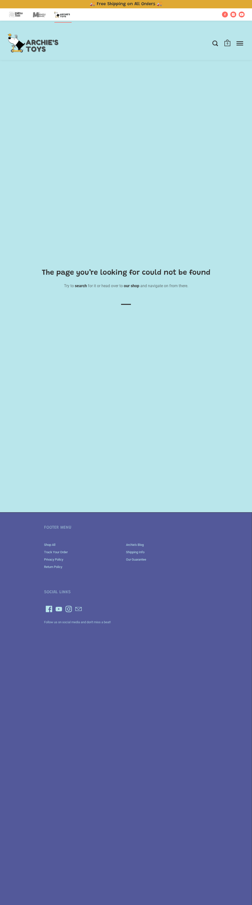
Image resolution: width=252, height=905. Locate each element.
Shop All (49, 545)
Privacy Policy (53, 559)
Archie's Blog (135, 545)
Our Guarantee (136, 559)
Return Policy (53, 567)
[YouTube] (59, 609)
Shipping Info (135, 552)
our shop (131, 285)
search (81, 285)
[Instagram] (68, 609)
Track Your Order (56, 552)
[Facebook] (49, 609)
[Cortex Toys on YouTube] (241, 14)
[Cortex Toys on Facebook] (225, 14)
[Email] (78, 609)
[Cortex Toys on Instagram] (233, 14)
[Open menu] (239, 43)
